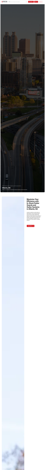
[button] (31, 2)
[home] (4, 2)
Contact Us (40, 1)
